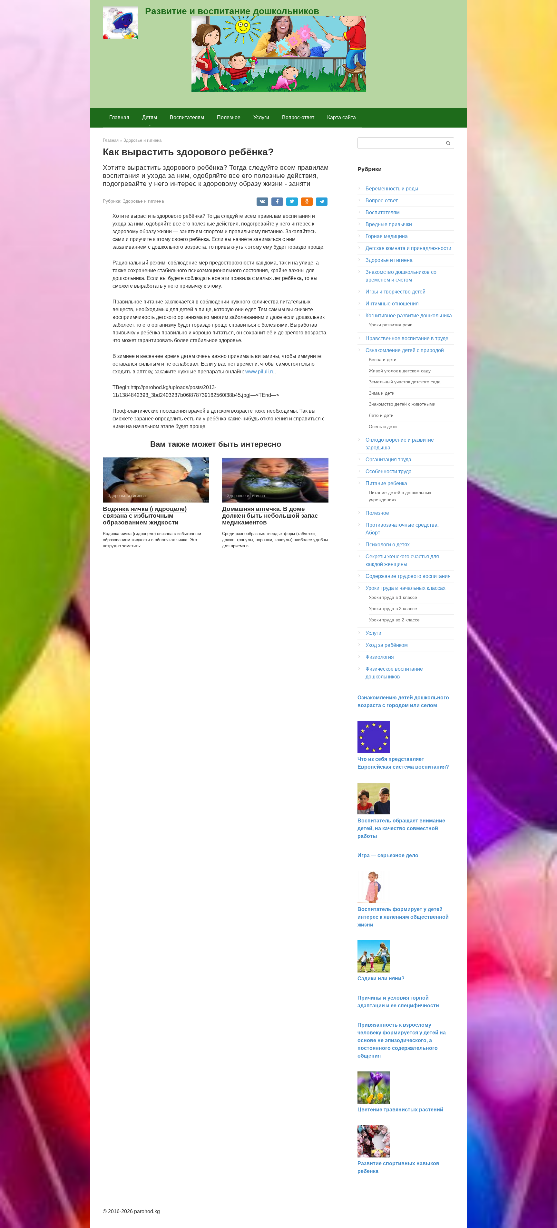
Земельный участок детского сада (405, 381)
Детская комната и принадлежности (408, 248)
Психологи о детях (388, 544)
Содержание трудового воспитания (408, 576)
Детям (149, 117)
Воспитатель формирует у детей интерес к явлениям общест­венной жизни (403, 917)
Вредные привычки (389, 224)
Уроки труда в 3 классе (393, 608)
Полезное (228, 117)
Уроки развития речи (391, 324)
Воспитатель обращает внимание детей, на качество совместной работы (401, 828)
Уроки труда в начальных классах (405, 588)
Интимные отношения (392, 303)
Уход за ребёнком (387, 645)
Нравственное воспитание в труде (407, 338)
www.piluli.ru (260, 371)
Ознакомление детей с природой (405, 350)
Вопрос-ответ (298, 117)
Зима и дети (382, 393)
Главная (119, 117)
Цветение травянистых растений (400, 1109)
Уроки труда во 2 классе (394, 619)
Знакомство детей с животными (402, 404)
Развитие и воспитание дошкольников (232, 11)
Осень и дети (383, 426)
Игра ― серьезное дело (387, 855)
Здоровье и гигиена (143, 201)
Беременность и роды (392, 188)
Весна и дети (382, 359)
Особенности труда (389, 471)
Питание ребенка (386, 483)
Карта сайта (341, 117)
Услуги (261, 117)
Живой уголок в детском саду (400, 370)
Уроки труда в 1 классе (393, 597)
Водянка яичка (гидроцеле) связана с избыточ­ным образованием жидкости (145, 515)
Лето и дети (381, 415)
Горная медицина (387, 236)
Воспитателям (187, 117)
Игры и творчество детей (395, 291)
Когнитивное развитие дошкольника (409, 315)
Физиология (380, 657)
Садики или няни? (381, 978)
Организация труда (388, 459)
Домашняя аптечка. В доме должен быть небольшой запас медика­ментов (270, 515)
